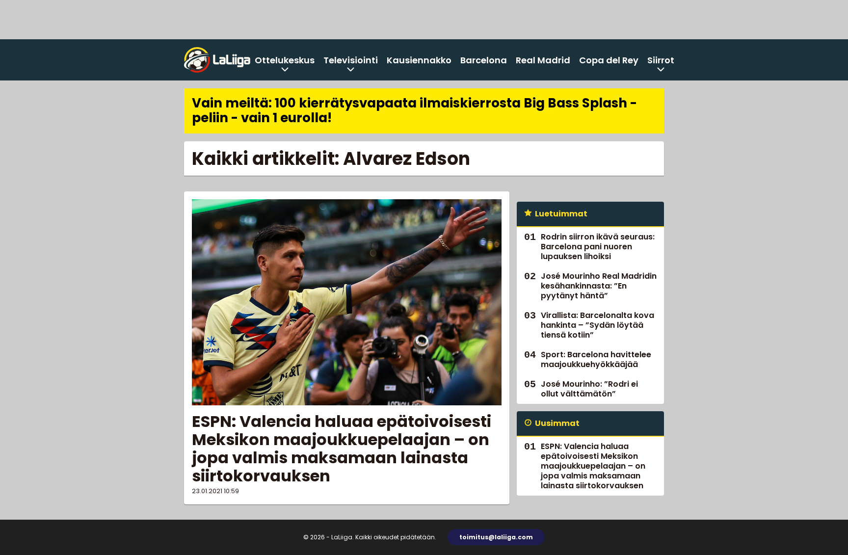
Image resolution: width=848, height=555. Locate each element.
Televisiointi (350, 60)
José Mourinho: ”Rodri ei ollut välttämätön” (589, 388)
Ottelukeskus (285, 60)
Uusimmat (557, 423)
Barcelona (483, 60)
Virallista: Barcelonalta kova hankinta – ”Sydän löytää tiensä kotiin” (597, 325)
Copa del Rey (608, 60)
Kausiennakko (419, 60)
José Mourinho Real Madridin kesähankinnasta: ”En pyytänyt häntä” (599, 285)
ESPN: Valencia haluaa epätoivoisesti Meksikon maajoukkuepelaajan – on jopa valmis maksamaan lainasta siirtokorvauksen (341, 448)
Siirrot (660, 60)
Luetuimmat (561, 213)
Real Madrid (543, 60)
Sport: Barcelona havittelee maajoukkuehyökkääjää (596, 359)
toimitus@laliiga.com (496, 537)
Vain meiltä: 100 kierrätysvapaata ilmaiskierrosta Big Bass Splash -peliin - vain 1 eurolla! (414, 110)
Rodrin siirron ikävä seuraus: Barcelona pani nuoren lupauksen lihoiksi (598, 246)
